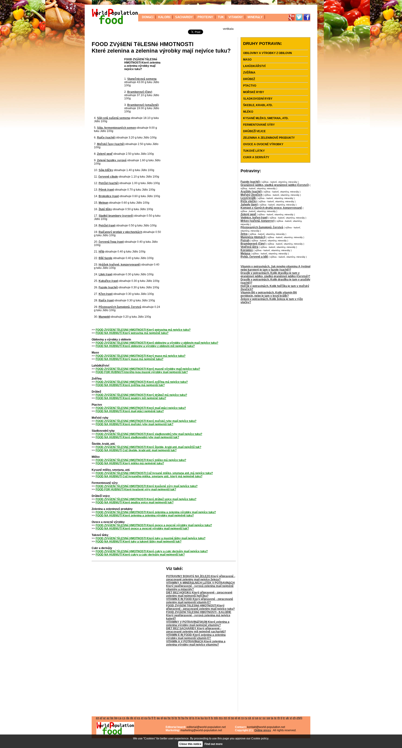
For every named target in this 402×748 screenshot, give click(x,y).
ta (272, 718)
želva (244, 234)
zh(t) (299, 718)
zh (294, 718)
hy (186, 718)
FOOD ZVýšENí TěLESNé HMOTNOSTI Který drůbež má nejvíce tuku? (141, 395)
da (127, 718)
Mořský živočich (251, 194)
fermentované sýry (259, 124)
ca (119, 718)
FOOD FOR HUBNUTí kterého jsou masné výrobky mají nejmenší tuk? (142, 372)
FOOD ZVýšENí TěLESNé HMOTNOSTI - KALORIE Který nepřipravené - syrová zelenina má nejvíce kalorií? (198, 615)
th (278, 718)
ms (221, 718)
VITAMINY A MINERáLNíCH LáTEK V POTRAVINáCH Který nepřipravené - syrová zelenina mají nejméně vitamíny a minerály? (200, 586)
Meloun (103, 202)
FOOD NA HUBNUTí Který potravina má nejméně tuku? (132, 333)
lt (209, 718)
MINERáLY (255, 17)
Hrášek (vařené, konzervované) (120, 264)
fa (149, 718)
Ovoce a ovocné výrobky (263, 144)
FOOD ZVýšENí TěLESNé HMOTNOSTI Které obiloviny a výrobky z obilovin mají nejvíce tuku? (157, 342)
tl (281, 718)
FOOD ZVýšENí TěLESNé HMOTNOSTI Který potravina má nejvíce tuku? (143, 329)
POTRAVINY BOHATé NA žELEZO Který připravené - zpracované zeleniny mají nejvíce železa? (200, 578)
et (142, 718)
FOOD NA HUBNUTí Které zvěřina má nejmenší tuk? (130, 385)
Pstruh (245, 240)
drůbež (249, 79)
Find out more (213, 744)
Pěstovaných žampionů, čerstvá (120, 307)
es (138, 718)
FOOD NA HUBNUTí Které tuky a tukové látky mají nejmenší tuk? (138, 541)
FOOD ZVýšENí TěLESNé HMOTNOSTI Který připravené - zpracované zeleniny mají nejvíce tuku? (200, 607)
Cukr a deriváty (256, 157)
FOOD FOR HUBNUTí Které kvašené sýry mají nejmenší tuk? (136, 489)
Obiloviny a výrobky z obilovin (267, 53)
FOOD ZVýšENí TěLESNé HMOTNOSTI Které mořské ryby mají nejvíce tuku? (146, 421)
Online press (262, 730)
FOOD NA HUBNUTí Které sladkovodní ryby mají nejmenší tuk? (137, 437)
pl (236, 718)
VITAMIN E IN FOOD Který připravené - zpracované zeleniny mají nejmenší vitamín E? (199, 600)
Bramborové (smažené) (143, 105)
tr (284, 718)
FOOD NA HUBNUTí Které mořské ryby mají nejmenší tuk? (134, 424)
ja (199, 718)
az (108, 718)
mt (225, 718)
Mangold (104, 316)
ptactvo (249, 85)
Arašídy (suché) (251, 191)
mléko (248, 111)
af (101, 718)
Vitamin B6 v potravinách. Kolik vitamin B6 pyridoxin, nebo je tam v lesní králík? (269, 294)
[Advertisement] (108, 86)
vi (291, 718)
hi (172, 718)
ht (179, 718)
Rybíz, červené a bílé (254, 256)
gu (165, 718)
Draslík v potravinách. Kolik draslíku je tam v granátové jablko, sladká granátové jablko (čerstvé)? (275, 274)
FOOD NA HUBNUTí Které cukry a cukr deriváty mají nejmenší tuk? (140, 554)
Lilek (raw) (105, 274)
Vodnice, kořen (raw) (254, 217)
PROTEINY (205, 17)
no (232, 718)
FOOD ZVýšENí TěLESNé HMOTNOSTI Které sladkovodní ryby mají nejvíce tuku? (149, 434)
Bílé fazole (105, 258)
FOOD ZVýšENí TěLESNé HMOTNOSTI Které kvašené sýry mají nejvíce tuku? (147, 486)
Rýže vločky (249, 201)
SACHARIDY (184, 17)
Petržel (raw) (107, 225)
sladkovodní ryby (257, 98)
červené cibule (108, 176)
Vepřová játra (249, 247)
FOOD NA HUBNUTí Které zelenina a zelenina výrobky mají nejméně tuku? (145, 515)
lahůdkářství (254, 66)
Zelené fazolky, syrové (112, 160)
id (190, 718)
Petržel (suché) (109, 183)
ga (158, 718)
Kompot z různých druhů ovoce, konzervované (271, 207)
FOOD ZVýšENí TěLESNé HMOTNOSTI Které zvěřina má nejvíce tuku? (142, 382)
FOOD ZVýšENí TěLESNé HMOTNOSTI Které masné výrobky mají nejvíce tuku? (148, 369)
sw (268, 718)
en (97, 718)
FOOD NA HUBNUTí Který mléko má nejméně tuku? (130, 463)
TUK (221, 17)
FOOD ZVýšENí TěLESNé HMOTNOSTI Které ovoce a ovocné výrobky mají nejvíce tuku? (154, 525)
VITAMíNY (235, 17)
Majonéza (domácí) (253, 237)
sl (253, 718)
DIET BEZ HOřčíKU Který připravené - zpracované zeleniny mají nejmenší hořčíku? (199, 594)
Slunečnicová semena (142, 79)
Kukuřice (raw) (108, 281)
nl (229, 718)
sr (260, 718)
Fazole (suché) (108, 287)
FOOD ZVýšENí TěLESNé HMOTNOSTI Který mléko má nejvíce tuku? (141, 460)
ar (104, 718)
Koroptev (247, 250)
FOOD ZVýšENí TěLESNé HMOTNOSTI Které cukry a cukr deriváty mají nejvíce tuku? (152, 551)
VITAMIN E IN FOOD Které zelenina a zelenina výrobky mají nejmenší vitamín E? (196, 636)
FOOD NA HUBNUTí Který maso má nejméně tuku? (129, 359)
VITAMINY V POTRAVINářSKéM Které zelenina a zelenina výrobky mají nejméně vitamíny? (197, 623)
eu (145, 718)
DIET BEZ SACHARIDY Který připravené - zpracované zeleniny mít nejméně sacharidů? (196, 630)
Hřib (101, 251)
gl (162, 718)
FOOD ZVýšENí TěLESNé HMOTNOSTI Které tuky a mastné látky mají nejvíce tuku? (150, 538)
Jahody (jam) (249, 204)
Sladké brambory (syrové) (116, 215)
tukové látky (254, 150)
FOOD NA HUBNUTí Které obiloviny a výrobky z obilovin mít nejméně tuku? (145, 346)
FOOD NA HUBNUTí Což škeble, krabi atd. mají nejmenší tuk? (136, 450)
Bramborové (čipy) (139, 92)
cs (123, 718)
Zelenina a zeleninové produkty (269, 137)
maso (247, 59)
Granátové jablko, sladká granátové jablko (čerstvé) (275, 185)
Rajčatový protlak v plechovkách (120, 232)
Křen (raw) (106, 294)
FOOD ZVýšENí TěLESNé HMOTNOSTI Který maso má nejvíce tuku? (140, 355)
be (112, 718)
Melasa (245, 253)
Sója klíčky (106, 170)
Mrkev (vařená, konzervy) (258, 220)
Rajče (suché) (106, 137)
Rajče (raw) (106, 300)
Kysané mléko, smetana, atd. (265, 118)
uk (287, 718)
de (131, 718)
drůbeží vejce (254, 131)
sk (249, 718)
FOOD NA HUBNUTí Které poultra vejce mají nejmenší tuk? (135, 502)
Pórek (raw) (106, 189)
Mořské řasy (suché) (110, 144)
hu (182, 718)
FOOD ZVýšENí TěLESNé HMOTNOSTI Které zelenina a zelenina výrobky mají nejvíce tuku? (156, 512)
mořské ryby (253, 92)
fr (155, 718)
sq (256, 718)
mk (216, 718)
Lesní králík (248, 198)
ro (242, 718)
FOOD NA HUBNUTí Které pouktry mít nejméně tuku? (131, 398)
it (196, 718)
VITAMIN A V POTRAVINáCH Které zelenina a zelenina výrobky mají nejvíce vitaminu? (195, 643)
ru (246, 718)
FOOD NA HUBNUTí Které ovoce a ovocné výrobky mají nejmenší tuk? (142, 528)
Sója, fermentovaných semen (116, 127)
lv (212, 718)
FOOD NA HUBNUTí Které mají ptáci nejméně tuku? (130, 411)
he (169, 718)
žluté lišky (105, 209)
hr (175, 718)
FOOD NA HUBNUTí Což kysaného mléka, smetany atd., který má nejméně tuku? (149, 476)
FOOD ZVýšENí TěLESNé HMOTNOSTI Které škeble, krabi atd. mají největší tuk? (148, 447)
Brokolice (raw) (109, 196)
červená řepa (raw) (111, 241)
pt (239, 718)
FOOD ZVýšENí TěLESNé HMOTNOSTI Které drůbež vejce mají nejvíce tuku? (146, 499)
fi (152, 718)
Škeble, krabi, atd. (258, 105)
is (193, 718)
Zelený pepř (105, 153)
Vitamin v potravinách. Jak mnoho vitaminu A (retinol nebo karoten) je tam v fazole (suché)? (275, 268)
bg (115, 718)
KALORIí (164, 17)
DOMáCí (148, 17)
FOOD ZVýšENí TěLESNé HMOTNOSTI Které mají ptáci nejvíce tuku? (141, 408)
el (135, 718)
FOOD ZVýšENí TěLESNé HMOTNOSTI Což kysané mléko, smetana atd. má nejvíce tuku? (154, 473)
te (275, 718)
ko (206, 718)
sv (264, 718)
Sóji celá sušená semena (113, 118)
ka (202, 718)
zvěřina (249, 72)
